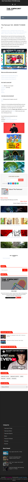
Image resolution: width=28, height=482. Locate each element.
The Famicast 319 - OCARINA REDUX (8, 213)
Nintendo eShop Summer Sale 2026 (15, 340)
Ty (24, 33)
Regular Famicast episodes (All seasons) (9, 75)
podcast (17, 32)
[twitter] (15, 4)
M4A (2, 99)
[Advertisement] (14, 21)
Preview (3, 378)
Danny (22, 30)
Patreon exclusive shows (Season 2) (8, 79)
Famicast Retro (5, 376)
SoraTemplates (9, 477)
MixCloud (3, 89)
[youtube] (13, 4)
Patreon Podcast (8, 438)
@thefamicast (8, 117)
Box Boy (19, 30)
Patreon (13, 111)
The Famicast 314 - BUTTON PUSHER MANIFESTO (11, 237)
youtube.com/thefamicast (9, 121)
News (21, 376)
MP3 (2, 101)
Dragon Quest (4, 32)
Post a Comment (6, 258)
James (13, 32)
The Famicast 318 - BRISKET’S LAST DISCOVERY (11, 225)
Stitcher (2, 92)
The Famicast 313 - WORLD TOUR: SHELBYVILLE (11, 249)
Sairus (20, 32)
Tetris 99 (6, 33)
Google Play (3, 87)
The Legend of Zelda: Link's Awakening (15, 33)
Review (8, 378)
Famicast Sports (15, 376)
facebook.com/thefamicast (11, 119)
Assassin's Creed (14, 30)
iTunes (2, 85)
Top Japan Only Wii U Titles (15, 451)
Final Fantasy (9, 32)
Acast (2, 90)
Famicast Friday (8, 428)
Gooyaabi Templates (23, 477)
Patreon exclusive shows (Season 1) (8, 77)
